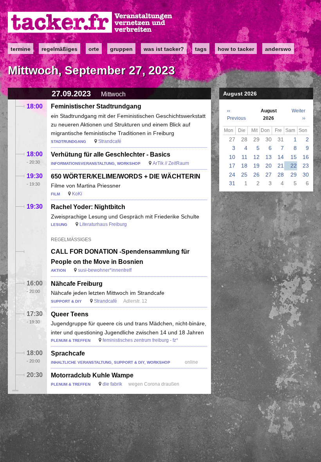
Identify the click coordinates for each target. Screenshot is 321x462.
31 (232, 183)
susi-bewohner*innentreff (105, 270)
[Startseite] (90, 22)
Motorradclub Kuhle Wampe (92, 375)
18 (244, 165)
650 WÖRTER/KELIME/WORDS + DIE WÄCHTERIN (125, 176)
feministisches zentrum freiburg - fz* (140, 340)
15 (293, 157)
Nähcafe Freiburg (77, 283)
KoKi (77, 194)
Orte (93, 49)
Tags (201, 49)
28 (281, 174)
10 (232, 157)
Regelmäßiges (59, 49)
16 (306, 157)
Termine (21, 49)
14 (281, 157)
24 (232, 174)
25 (244, 174)
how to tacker (236, 49)
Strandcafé (109, 141)
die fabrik (112, 384)
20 (268, 165)
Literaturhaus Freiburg (103, 224)
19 (256, 165)
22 (293, 165)
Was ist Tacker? (164, 49)
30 (306, 174)
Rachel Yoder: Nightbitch (88, 207)
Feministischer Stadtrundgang (96, 106)
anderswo (278, 49)
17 (232, 165)
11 (244, 157)
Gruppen (121, 49)
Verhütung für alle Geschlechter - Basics (110, 154)
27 (268, 174)
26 (256, 174)
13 (268, 157)
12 (256, 157)
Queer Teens (69, 314)
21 (281, 165)
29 (293, 174)
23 (306, 165)
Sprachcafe (68, 353)
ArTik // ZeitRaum (171, 163)
